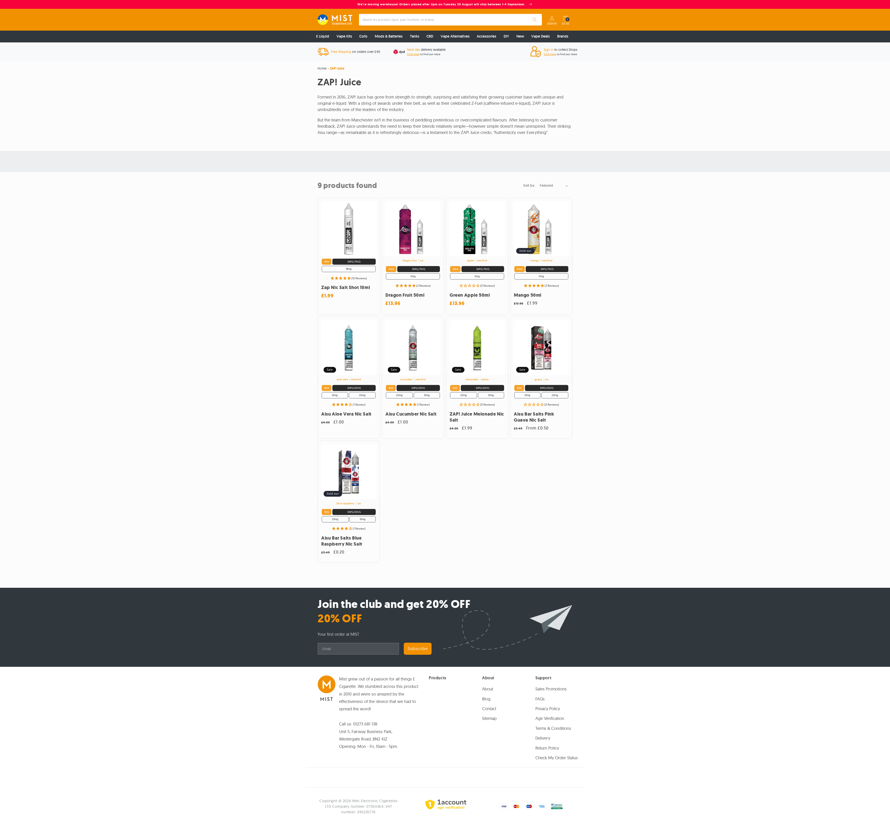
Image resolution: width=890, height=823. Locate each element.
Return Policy (547, 748)
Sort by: (529, 185)
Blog (486, 699)
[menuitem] (323, 36)
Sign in (551, 23)
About (487, 689)
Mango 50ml (527, 295)
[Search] (535, 20)
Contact (489, 708)
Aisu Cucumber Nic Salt (410, 414)
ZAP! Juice (337, 68)
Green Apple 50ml (470, 295)
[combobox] (450, 19)
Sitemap (489, 718)
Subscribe (418, 648)
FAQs (540, 699)
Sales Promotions (551, 689)
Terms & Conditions (553, 728)
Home (322, 68)
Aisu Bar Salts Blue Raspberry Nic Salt (341, 541)
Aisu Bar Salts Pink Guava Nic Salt (534, 417)
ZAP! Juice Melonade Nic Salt (477, 417)
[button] (565, 18)
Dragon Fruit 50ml (404, 295)
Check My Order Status (556, 757)
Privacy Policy (547, 708)
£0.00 (565, 23)
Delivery (542, 738)
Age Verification (549, 718)
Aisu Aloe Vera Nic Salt (346, 414)
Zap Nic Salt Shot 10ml (345, 288)
